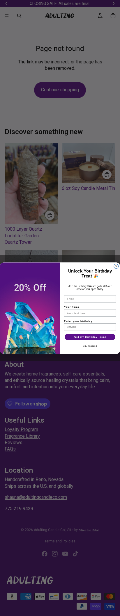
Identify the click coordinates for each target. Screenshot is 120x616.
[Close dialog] (116, 266)
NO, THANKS (90, 346)
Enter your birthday (78, 321)
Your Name (72, 306)
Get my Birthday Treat (90, 336)
